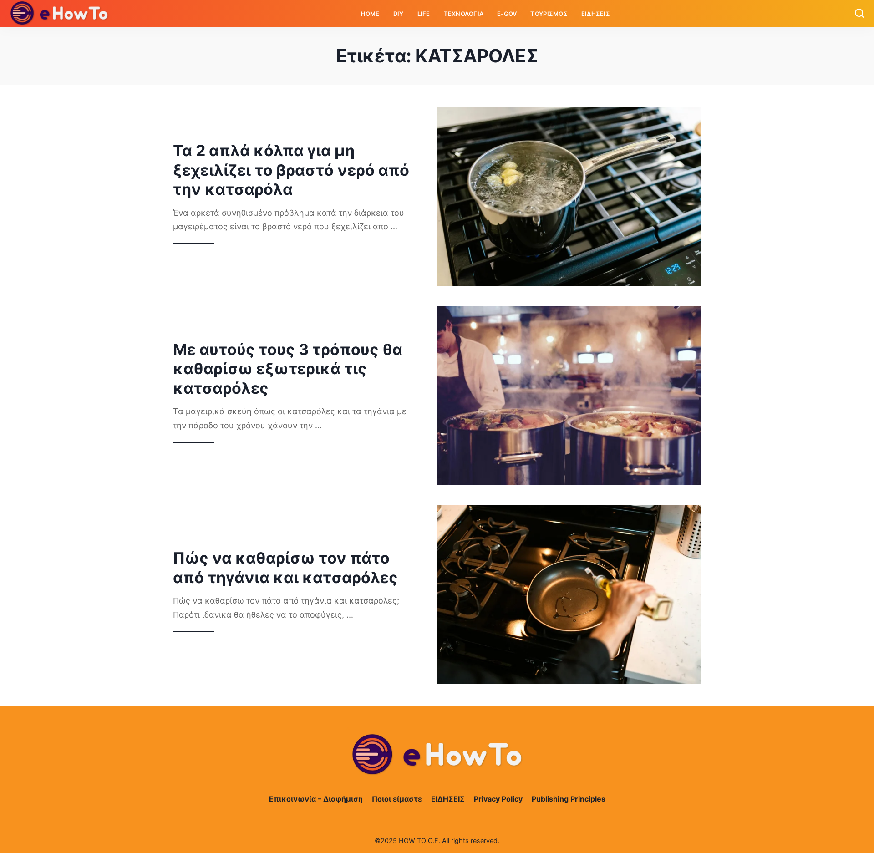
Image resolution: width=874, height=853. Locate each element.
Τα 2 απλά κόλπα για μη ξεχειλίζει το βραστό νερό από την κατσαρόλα (291, 169)
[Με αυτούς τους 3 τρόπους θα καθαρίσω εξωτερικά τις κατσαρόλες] (569, 395)
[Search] (859, 13)
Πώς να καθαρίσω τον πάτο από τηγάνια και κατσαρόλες (285, 567)
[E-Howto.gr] (59, 13)
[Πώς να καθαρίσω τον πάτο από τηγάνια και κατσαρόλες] (569, 594)
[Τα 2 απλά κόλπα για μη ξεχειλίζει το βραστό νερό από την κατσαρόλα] (569, 196)
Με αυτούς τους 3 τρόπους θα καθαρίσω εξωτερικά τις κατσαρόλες (287, 368)
